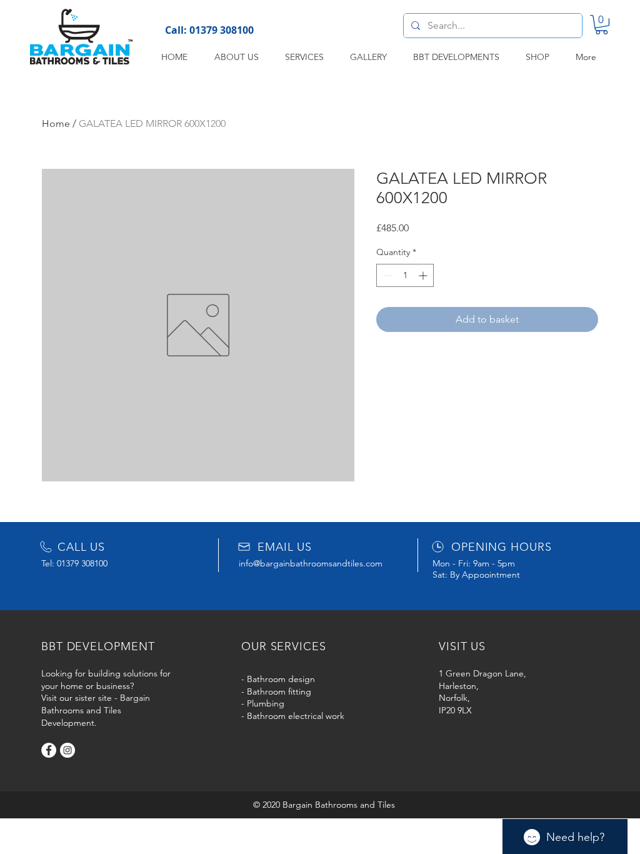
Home (56, 123)
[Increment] (424, 275)
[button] (601, 24)
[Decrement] (386, 275)
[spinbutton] (405, 275)
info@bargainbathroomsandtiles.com (310, 563)
